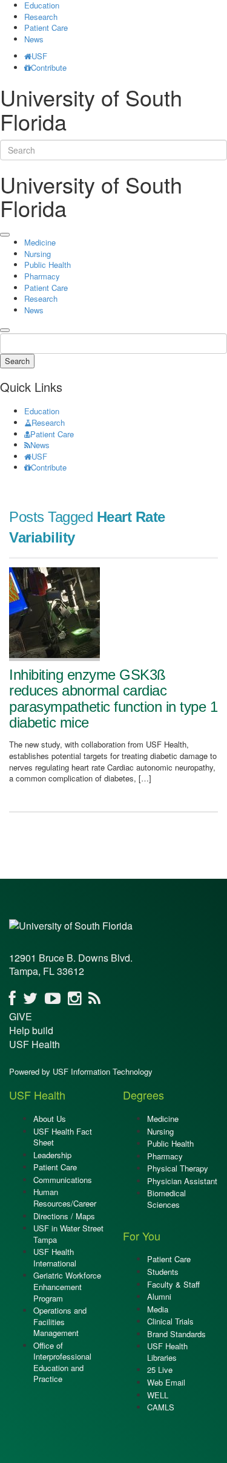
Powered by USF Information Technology (81, 1071)
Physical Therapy (177, 1168)
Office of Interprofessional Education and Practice (62, 1362)
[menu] (5, 234)
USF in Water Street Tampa (68, 1233)
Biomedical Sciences (166, 1198)
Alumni (159, 1296)
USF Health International (54, 1257)
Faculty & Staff (173, 1284)
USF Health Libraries (167, 1351)
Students (163, 1271)
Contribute (49, 67)
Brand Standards (176, 1334)
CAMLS (160, 1407)
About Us (49, 1118)
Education (41, 411)
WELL (157, 1395)
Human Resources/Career (64, 1197)
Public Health (47, 264)
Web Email (166, 1382)
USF (39, 56)
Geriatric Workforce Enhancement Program (67, 1286)
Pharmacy (42, 276)
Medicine (40, 242)
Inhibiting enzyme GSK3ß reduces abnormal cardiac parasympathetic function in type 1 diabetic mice (113, 698)
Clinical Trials (170, 1321)
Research (41, 16)
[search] (5, 330)
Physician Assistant (182, 1181)
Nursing (37, 253)
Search (17, 361)
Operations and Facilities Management (60, 1321)
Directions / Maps (64, 1216)
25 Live (160, 1369)
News (34, 39)
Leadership (52, 1155)
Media (157, 1309)
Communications (62, 1179)
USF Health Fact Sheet (62, 1137)
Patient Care (46, 27)
